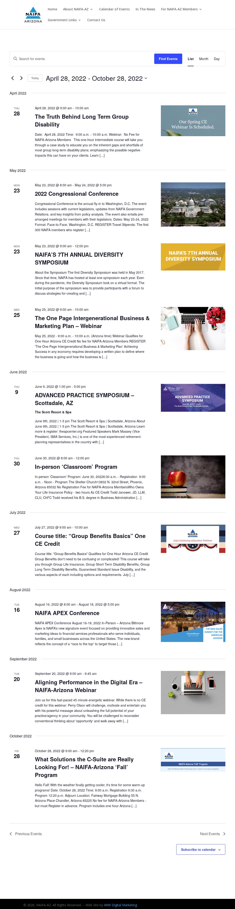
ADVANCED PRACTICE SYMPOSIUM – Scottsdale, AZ (84, 399)
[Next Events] (21, 78)
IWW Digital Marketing (120, 905)
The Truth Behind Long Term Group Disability (82, 120)
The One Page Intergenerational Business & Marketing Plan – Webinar (92, 322)
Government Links (62, 20)
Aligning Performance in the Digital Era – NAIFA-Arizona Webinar (88, 686)
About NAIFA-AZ (76, 9)
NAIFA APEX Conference (67, 613)
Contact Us (96, 20)
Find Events (168, 58)
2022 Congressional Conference (76, 193)
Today (35, 78)
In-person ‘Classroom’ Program (76, 466)
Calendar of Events (114, 9)
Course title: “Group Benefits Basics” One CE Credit (90, 539)
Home (52, 9)
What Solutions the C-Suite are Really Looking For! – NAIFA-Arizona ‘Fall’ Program (84, 767)
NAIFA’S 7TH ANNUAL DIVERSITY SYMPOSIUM (79, 258)
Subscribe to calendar (198, 849)
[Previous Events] (12, 78)
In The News (145, 9)
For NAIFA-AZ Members (179, 9)
